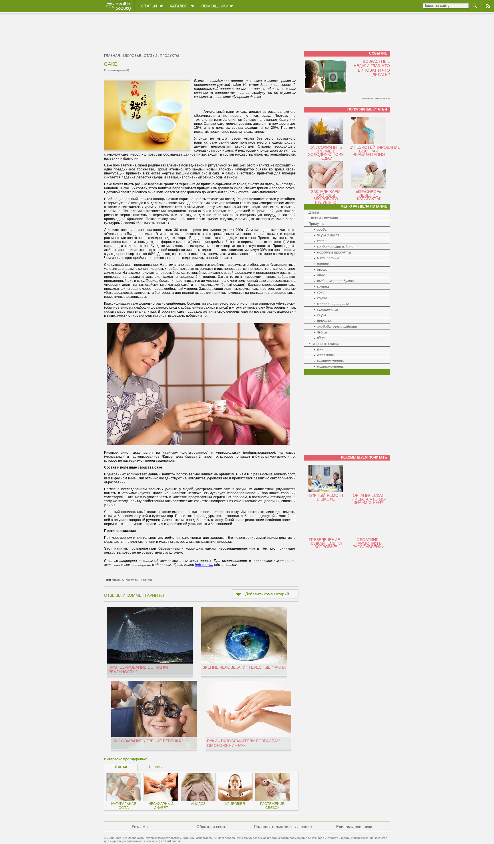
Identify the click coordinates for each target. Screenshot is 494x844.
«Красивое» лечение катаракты (368, 195)
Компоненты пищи (323, 344)
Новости (156, 767)
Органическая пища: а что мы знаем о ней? (369, 499)
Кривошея (235, 804)
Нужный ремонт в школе (325, 497)
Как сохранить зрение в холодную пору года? (326, 152)
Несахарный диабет (160, 806)
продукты (169, 56)
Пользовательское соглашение (283, 826)
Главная (112, 56)
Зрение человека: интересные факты (244, 667)
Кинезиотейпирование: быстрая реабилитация (374, 151)
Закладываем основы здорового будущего (325, 197)
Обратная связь (211, 826)
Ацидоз (198, 804)
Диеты (313, 212)
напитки (146, 579)
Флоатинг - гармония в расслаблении (368, 543)
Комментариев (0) (116, 70)
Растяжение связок (272, 806)
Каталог (179, 6)
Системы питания (323, 218)
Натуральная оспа (123, 806)
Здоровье (132, 56)
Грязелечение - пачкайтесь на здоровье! (325, 543)
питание (117, 579)
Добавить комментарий (267, 594)
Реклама (140, 826)
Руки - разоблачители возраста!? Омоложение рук (243, 743)
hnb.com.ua (204, 565)
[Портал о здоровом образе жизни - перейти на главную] (118, 11)
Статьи (149, 6)
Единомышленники (354, 826)
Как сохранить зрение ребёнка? (148, 741)
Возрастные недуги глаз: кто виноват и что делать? (372, 68)
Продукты (316, 224)
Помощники (214, 6)
